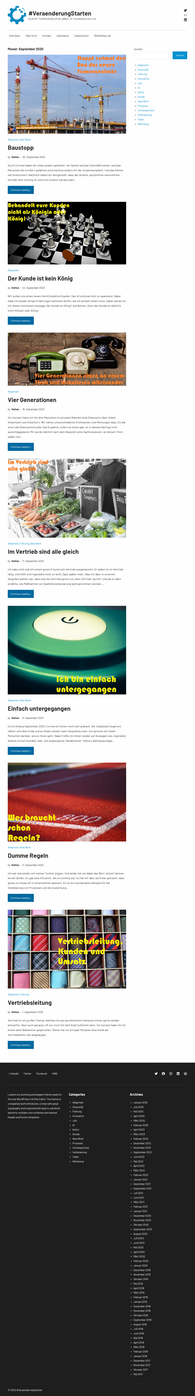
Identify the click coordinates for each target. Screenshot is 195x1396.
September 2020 (142, 1229)
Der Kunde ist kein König (40, 278)
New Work (25, 139)
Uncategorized (146, 110)
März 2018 (138, 1346)
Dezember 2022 (142, 1143)
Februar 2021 (140, 1206)
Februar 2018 (140, 1351)
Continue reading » (21, 189)
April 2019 (138, 1288)
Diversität (143, 69)
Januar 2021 (140, 1211)
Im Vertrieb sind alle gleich (43, 551)
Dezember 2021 (142, 1183)
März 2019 (138, 1292)
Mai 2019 (138, 1283)
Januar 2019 (140, 1301)
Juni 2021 (138, 1197)
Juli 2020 (138, 1238)
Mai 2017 (138, 1374)
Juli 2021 (138, 1192)
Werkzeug (143, 123)
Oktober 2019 (140, 1278)
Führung (24, 543)
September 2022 (142, 1152)
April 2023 (139, 1129)
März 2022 (139, 1170)
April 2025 (139, 1115)
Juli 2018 (138, 1328)
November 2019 (142, 1274)
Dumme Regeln (28, 855)
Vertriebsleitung (30, 1002)
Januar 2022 (140, 1179)
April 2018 (138, 1342)
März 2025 (139, 1120)
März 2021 (138, 1201)
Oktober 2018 (140, 1315)
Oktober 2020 (141, 1224)
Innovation (143, 78)
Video (141, 119)
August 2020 (140, 1233)
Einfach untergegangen (39, 708)
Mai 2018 (138, 1337)
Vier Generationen (32, 399)
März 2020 (139, 1256)
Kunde (141, 96)
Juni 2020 (139, 1242)
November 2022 (142, 1147)
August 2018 (140, 1324)
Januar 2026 (140, 1102)
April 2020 (139, 1251)
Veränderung (145, 114)
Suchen (138, 49)
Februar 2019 (140, 1297)
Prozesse (143, 105)
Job (140, 83)
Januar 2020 (140, 1265)
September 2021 (142, 1188)
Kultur (141, 92)
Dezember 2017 (141, 1360)
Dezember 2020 (142, 1215)
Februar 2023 (140, 1138)
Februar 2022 (140, 1174)
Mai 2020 (138, 1247)
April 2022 (139, 1165)
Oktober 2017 (140, 1369)
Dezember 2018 (142, 1306)
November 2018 (142, 1310)
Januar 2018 (140, 1355)
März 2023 (139, 1134)
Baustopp (21, 147)
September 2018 (142, 1319)
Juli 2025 (138, 1106)
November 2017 (141, 1364)
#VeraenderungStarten (59, 13)
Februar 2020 (140, 1260)
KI (139, 87)
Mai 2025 (138, 1111)
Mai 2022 (138, 1161)
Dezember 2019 (142, 1269)
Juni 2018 (138, 1333)
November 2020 (142, 1220)
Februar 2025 (140, 1125)
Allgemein (13, 139)
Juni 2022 (138, 1156)
